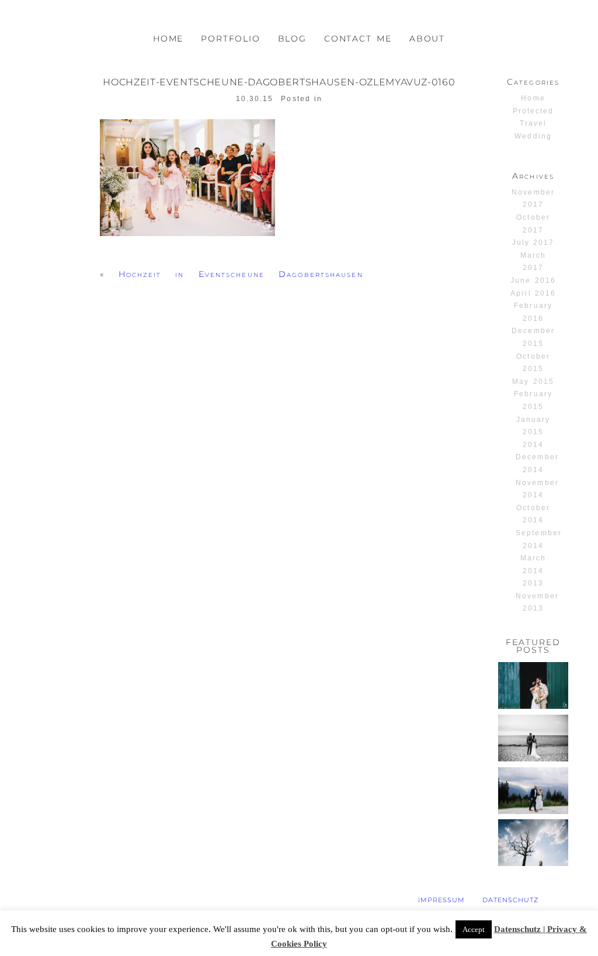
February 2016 (533, 312)
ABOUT (427, 38)
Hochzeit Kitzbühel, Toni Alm (532, 791)
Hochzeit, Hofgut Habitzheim (534, 686)
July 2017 (533, 242)
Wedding (532, 136)
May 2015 (533, 381)
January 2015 (533, 426)
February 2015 (533, 400)
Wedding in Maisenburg (537, 843)
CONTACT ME (358, 38)
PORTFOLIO (230, 38)
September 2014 (538, 539)
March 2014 (533, 564)
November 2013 (537, 602)
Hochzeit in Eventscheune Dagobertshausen (241, 274)
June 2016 (532, 280)
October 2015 (533, 362)
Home (533, 98)
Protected (533, 111)
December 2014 (537, 463)
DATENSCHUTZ (510, 900)
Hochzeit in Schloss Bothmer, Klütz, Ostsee (533, 748)
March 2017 (533, 261)
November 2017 (533, 198)
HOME (168, 38)
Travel (533, 123)
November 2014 (537, 489)
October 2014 (533, 514)
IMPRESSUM (441, 900)
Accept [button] (474, 929)
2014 (533, 445)
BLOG (292, 38)
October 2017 (533, 223)
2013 (533, 583)
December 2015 (533, 337)
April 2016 (532, 293)
